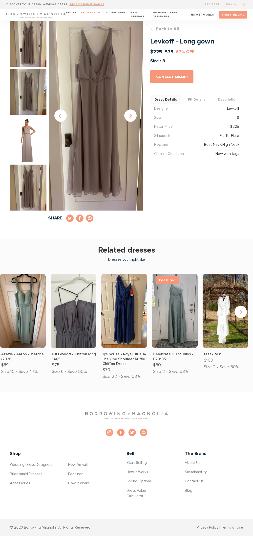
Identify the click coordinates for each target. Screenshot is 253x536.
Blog (188, 490)
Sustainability (196, 472)
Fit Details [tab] (196, 99)
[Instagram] (109, 432)
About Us (192, 462)
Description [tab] (227, 99)
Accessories (115, 12)
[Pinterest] (143, 432)
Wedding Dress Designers (165, 14)
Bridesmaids (91, 12)
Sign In (231, 4)
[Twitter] (132, 432)
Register (212, 4)
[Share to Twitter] (70, 218)
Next (130, 115)
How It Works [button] (79, 483)
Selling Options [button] (139, 481)
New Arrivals (137, 14)
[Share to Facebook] (80, 218)
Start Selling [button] (136, 462)
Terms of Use (232, 527)
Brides (71, 12)
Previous (60, 115)
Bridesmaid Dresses (26, 474)
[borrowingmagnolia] (36, 15)
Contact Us (194, 481)
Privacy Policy (207, 527)
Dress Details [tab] (165, 99)
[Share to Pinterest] (89, 218)
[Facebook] (121, 432)
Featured (76, 474)
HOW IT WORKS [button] (202, 14)
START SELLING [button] (233, 14)
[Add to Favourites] (243, 4)
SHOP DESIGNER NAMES (86, 4)
